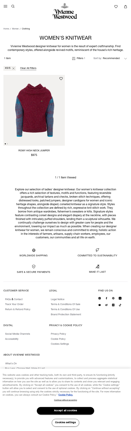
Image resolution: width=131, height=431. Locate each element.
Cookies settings (65, 422)
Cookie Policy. (65, 395)
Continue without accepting (65, 400)
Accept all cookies (65, 411)
